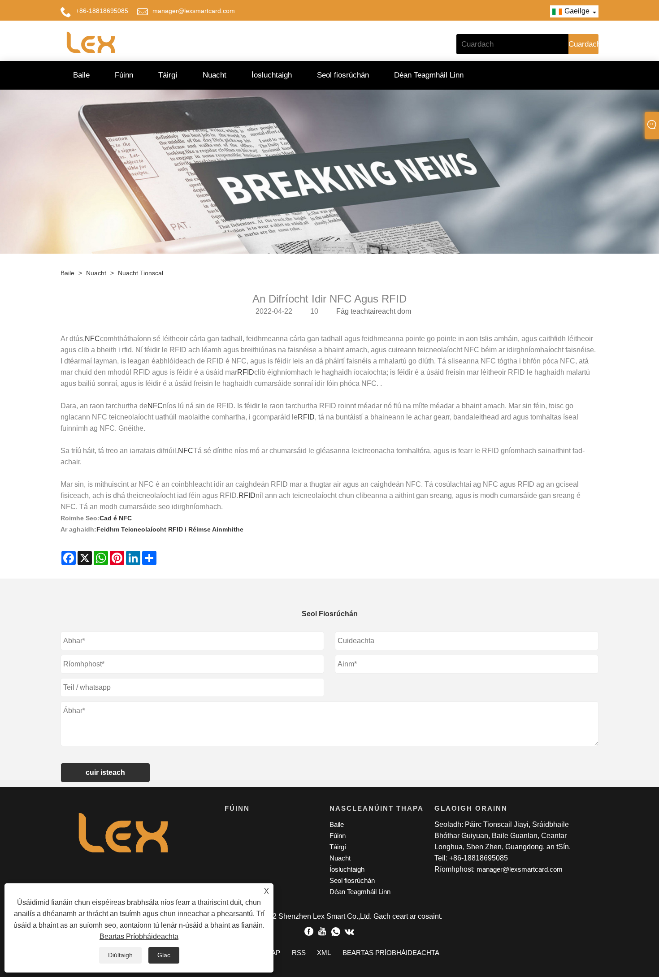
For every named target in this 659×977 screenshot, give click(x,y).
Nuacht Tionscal (140, 273)
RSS (299, 952)
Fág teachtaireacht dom (373, 311)
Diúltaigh (120, 955)
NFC (92, 338)
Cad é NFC (116, 518)
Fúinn (124, 75)
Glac (163, 955)
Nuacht (214, 75)
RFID (245, 372)
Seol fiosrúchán (343, 75)
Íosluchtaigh (271, 75)
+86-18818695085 (102, 10)
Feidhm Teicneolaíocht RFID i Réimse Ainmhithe (169, 529)
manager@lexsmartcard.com (193, 10)
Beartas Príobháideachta (139, 936)
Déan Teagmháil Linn (429, 75)
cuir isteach (105, 772)
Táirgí (168, 75)
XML (324, 952)
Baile (81, 75)
